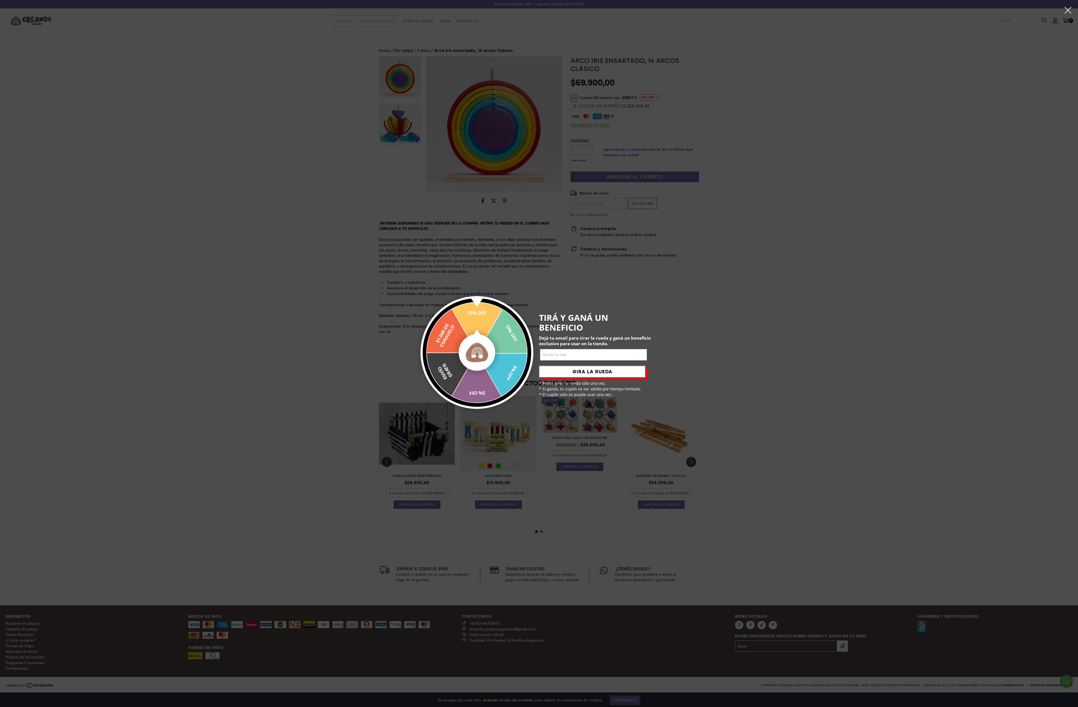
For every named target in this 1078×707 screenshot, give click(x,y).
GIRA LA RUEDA (592, 372)
